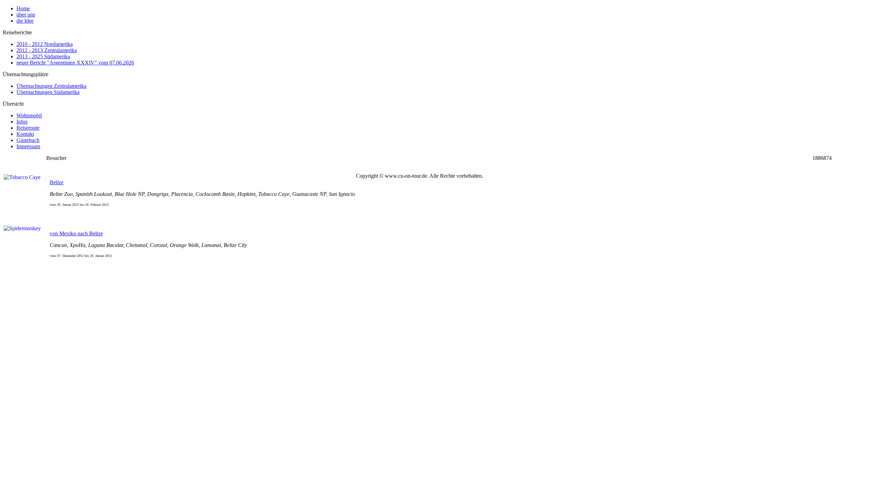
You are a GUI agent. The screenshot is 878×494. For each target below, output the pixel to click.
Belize (56, 182)
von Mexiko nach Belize (76, 233)
